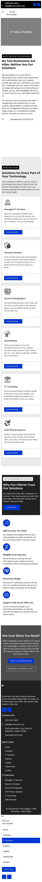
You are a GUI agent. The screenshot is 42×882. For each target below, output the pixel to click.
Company (7, 835)
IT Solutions (8, 840)
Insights (6, 851)
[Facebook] (34, 4)
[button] (21, 840)
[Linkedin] (38, 4)
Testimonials (8, 857)
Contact (6, 862)
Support (6, 846)
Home (5, 830)
